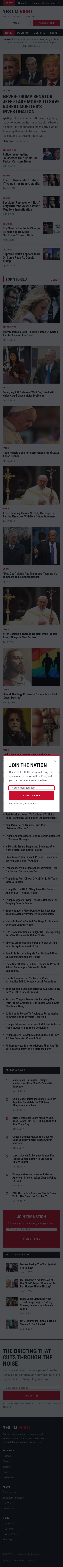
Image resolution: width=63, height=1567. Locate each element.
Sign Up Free (31, 795)
